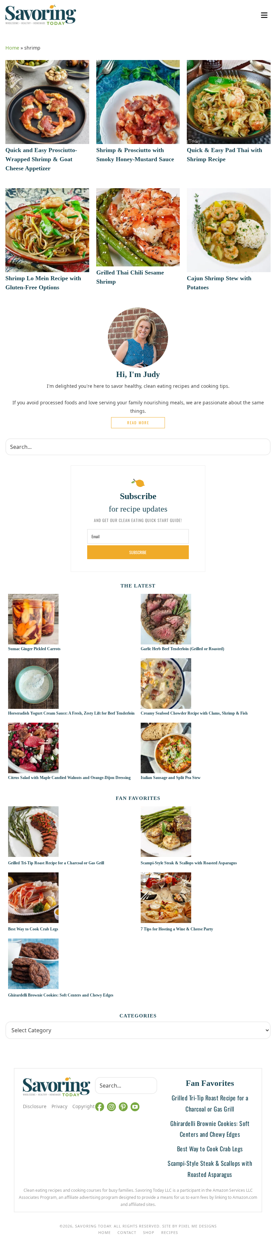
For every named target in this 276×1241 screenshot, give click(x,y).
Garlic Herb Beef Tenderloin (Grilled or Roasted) (183, 648)
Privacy (59, 1106)
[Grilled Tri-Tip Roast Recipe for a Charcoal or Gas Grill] (71, 832)
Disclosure (34, 1106)
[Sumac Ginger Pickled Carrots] (33, 641)
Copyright (83, 1106)
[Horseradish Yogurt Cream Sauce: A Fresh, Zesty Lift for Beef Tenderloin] (33, 705)
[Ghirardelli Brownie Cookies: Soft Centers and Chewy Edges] (71, 965)
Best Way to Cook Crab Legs (33, 929)
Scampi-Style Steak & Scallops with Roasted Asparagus (189, 863)
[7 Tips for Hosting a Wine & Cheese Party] (204, 898)
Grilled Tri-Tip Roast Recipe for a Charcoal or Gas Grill (56, 863)
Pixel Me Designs (198, 1226)
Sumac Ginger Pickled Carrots (34, 648)
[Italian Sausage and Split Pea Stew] (166, 770)
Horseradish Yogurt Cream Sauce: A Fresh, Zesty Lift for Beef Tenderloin (71, 713)
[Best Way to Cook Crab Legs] (71, 898)
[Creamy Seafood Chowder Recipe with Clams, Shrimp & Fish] (166, 705)
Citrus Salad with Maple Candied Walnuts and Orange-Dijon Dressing (69, 777)
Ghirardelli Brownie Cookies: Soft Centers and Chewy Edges (60, 995)
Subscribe (137, 552)
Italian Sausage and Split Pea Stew (171, 777)
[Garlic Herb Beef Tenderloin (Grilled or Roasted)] (166, 641)
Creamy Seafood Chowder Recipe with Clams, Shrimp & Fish (194, 713)
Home (12, 48)
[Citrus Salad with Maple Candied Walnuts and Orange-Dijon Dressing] (33, 770)
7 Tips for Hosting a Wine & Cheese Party (177, 929)
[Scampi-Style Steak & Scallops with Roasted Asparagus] (204, 832)
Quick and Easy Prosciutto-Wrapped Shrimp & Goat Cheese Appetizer (41, 159)
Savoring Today (40, 14)
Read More (138, 422)
